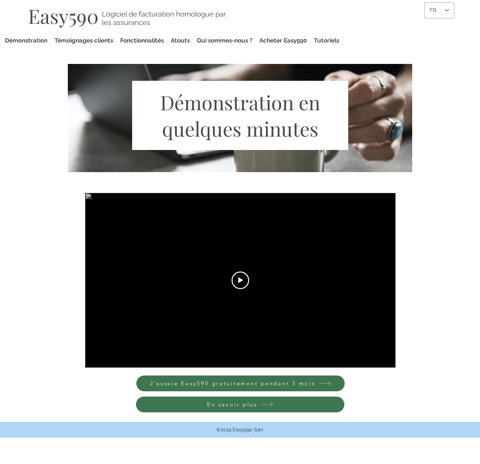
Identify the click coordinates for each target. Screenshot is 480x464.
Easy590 (63, 15)
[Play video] (240, 280)
